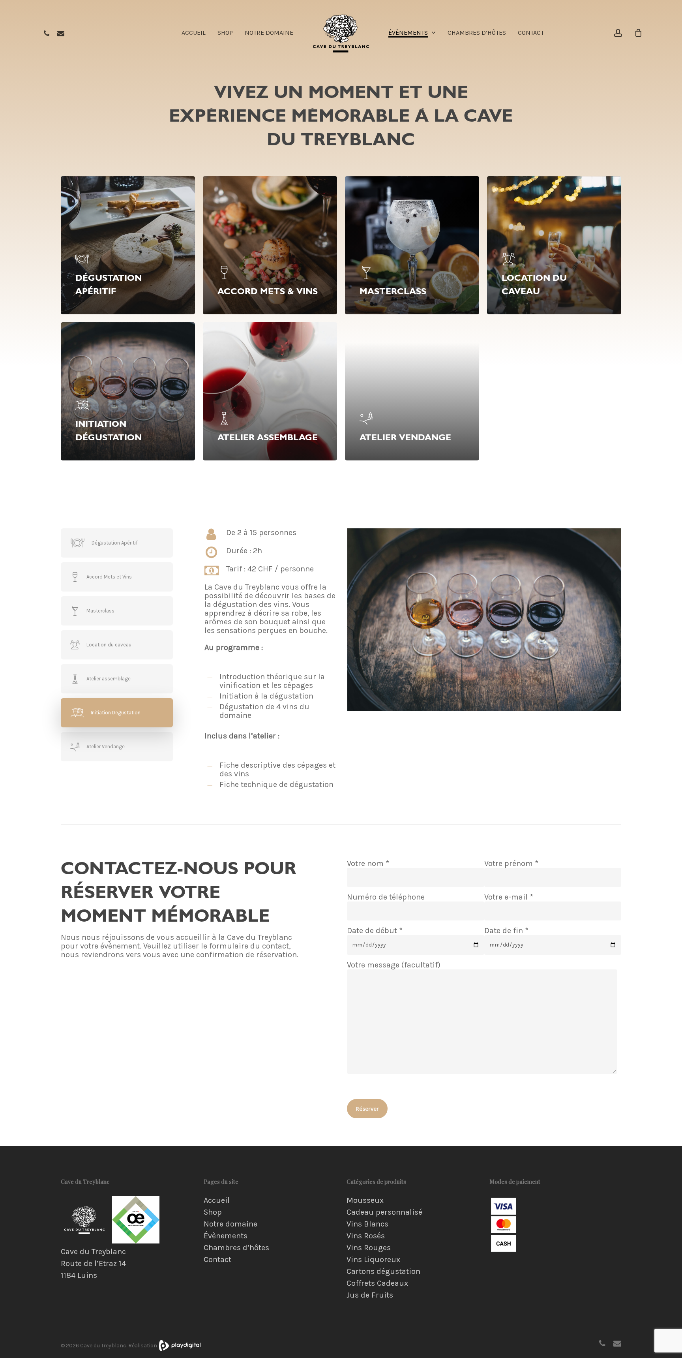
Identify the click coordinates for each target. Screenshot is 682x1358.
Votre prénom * (511, 863)
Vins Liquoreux (373, 1259)
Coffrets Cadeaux (377, 1283)
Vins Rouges (369, 1247)
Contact (217, 1259)
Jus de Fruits (370, 1295)
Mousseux (365, 1200)
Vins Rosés (366, 1236)
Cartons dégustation (383, 1271)
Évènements (225, 1236)
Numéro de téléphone (386, 897)
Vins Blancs (367, 1224)
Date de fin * (506, 930)
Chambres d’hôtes (236, 1247)
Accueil (217, 1200)
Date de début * (375, 930)
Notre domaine (230, 1224)
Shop (213, 1212)
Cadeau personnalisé (384, 1212)
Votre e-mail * (508, 897)
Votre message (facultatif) (393, 964)
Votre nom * (368, 863)
